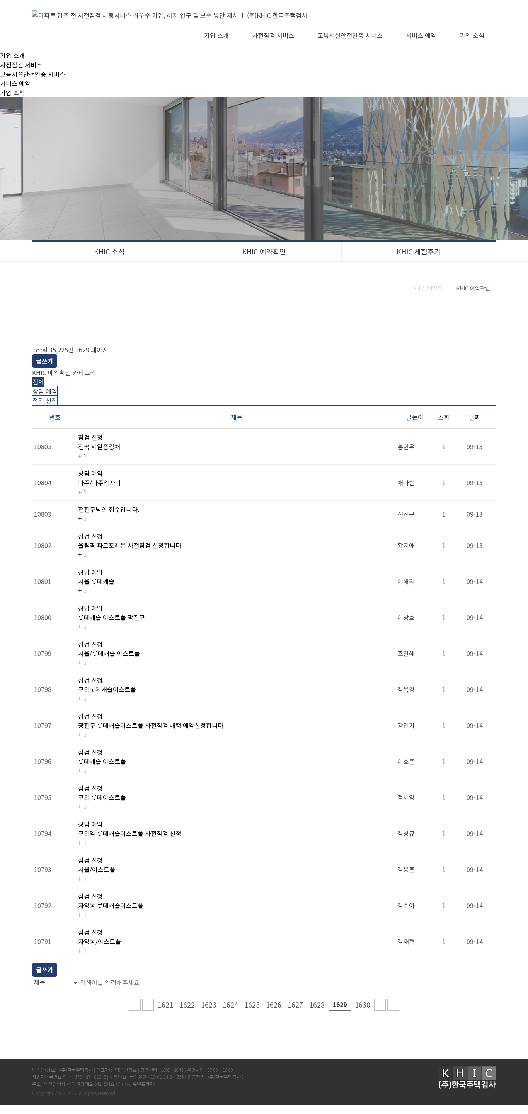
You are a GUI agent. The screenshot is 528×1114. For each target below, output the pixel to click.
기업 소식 (472, 35)
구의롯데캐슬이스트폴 (107, 689)
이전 (148, 1005)
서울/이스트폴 (96, 869)
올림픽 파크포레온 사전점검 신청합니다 (129, 545)
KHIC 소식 (109, 251)
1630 (362, 1004)
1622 (187, 1004)
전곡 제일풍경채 (99, 446)
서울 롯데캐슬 (96, 581)
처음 (135, 1005)
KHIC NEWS (427, 288)
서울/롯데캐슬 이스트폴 (109, 653)
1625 (252, 1004)
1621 (165, 1004)
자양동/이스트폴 (99, 941)
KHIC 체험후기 (419, 251)
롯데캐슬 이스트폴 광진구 (111, 617)
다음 (380, 1005)
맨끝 (393, 1005)
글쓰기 (44, 361)
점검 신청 (44, 400)
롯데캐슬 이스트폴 (102, 761)
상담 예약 (44, 391)
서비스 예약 (421, 35)
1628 (317, 1004)
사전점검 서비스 (273, 35)
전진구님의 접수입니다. (108, 509)
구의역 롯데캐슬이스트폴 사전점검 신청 (129, 833)
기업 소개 (216, 35)
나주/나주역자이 (99, 482)
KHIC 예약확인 (264, 251)
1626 (273, 1004)
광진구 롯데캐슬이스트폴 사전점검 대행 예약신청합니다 (150, 725)
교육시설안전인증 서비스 (350, 35)
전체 (38, 381)
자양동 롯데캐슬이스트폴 (110, 905)
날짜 (474, 417)
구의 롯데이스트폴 (102, 797)
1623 (208, 1004)
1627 (295, 1004)
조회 (444, 417)
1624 (230, 1004)
